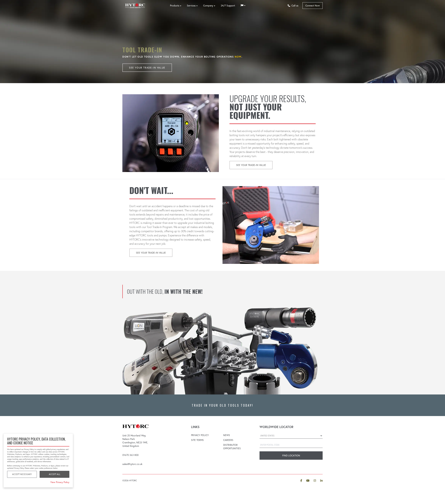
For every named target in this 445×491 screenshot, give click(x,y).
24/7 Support (228, 5)
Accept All (54, 474)
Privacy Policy (200, 435)
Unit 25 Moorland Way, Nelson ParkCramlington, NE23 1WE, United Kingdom (135, 441)
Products (174, 5)
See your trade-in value (147, 67)
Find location (291, 455)
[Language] (243, 5)
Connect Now (312, 5)
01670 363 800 (130, 455)
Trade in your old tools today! (222, 405)
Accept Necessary (22, 474)
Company (208, 5)
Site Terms (197, 440)
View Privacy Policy (59, 482)
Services (191, 5)
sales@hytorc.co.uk (132, 464)
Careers (228, 440)
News (226, 435)
